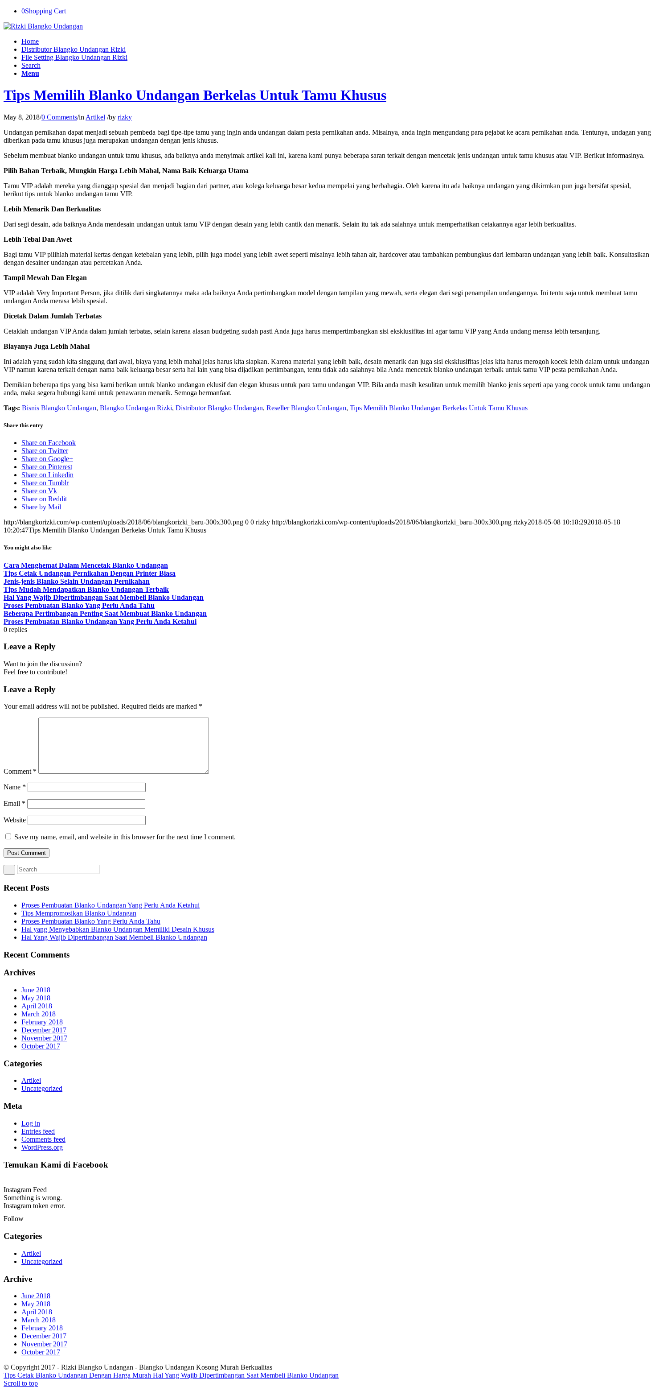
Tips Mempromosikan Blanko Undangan (78, 913)
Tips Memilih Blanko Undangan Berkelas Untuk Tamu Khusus (195, 95)
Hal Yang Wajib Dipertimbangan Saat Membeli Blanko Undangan (114, 937)
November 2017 (44, 1038)
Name (15, 787)
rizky (125, 117)
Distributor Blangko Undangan (219, 408)
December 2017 (43, 1030)
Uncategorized (41, 1088)
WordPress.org (42, 1147)
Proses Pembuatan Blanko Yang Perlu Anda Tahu (90, 921)
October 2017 (40, 1046)
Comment (20, 771)
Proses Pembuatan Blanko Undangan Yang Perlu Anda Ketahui (110, 905)
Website (15, 820)
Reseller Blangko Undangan (306, 408)
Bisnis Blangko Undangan (59, 408)
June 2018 (35, 990)
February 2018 (42, 1022)
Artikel (95, 117)
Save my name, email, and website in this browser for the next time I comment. (125, 837)
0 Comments (59, 117)
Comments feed (43, 1139)
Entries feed (38, 1131)
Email (14, 803)
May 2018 (35, 998)
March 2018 (38, 1014)
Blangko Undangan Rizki (136, 408)
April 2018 (36, 1006)
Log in (30, 1123)
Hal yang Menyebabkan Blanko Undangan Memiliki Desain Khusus (117, 929)
